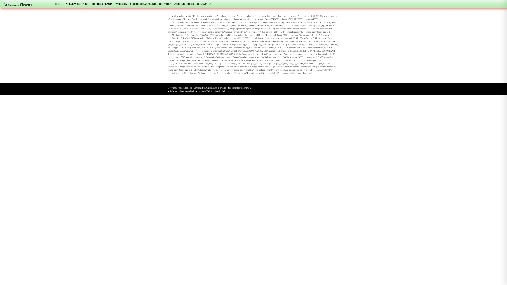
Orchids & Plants (101, 4)
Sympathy (121, 4)
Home (58, 4)
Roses (190, 4)
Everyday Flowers (76, 4)
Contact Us (204, 4)
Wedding (179, 4)
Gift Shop (165, 4)
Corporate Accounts (143, 4)
